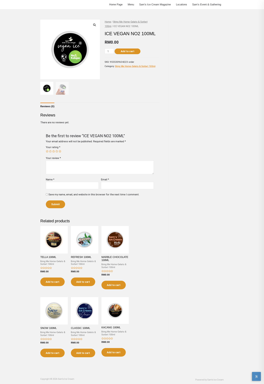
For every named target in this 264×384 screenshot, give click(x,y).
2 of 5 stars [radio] (50, 151)
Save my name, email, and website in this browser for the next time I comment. (93, 194)
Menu (131, 4)
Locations (181, 4)
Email (105, 179)
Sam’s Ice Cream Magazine (155, 4)
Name (50, 179)
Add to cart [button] (52, 281)
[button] (94, 25)
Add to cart (127, 51)
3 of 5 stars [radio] (53, 151)
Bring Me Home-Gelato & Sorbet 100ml (135, 66)
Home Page (116, 4)
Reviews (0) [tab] (47, 106)
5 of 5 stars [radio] (60, 151)
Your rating (53, 147)
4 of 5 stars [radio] (56, 151)
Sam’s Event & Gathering (206, 4)
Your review (53, 158)
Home (108, 21)
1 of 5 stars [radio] (47, 151)
